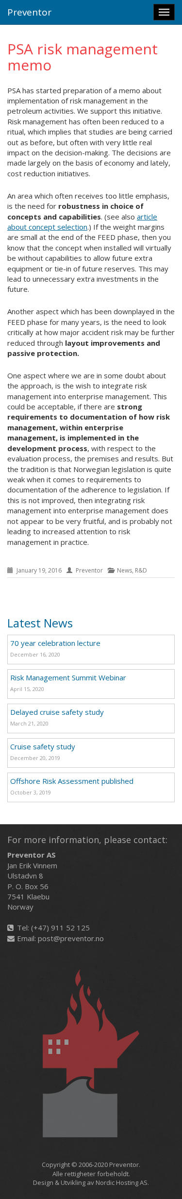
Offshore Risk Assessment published (71, 781)
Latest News (40, 623)
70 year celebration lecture (55, 643)
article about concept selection (82, 222)
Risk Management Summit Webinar (68, 677)
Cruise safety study (42, 746)
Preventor (29, 12)
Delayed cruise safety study (57, 712)
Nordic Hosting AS (122, 1182)
